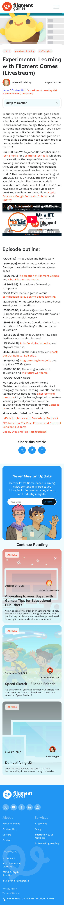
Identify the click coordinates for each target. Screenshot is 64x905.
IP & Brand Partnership (15, 880)
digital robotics (40, 343)
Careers (6, 834)
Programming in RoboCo (35, 360)
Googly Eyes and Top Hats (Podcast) (24, 431)
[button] (56, 6)
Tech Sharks (10, 155)
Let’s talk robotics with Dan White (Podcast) (30, 418)
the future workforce (35, 372)
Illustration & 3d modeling (43, 836)
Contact (6, 840)
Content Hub (18, 90)
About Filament (11, 823)
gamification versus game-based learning (29, 296)
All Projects (8, 858)
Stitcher (43, 196)
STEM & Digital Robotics (11, 874)
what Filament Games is (23, 279)
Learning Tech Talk (36, 155)
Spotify (6, 200)
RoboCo (25, 343)
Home (6, 90)
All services (40, 823)
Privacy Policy (9, 888)
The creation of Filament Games (38, 275)
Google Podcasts (25, 196)
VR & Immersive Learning (11, 865)
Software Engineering (46, 843)
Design (38, 829)
